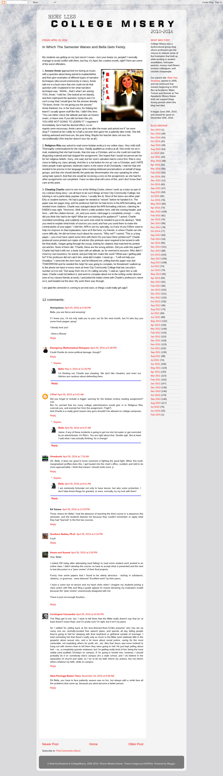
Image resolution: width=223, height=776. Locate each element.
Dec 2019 (156, 130)
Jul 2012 (155, 313)
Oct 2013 (155, 255)
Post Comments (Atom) (68, 751)
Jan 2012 (155, 336)
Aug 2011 (155, 356)
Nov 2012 (156, 297)
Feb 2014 (156, 239)
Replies (57, 363)
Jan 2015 (155, 219)
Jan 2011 (155, 383)
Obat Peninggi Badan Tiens (65, 676)
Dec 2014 (156, 223)
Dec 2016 (156, 133)
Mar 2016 (156, 169)
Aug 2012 (156, 309)
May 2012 (156, 321)
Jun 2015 (155, 200)
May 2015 (156, 204)
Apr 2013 (155, 278)
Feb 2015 (156, 215)
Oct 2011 (155, 348)
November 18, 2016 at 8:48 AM (98, 676)
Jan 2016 (155, 176)
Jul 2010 (155, 407)
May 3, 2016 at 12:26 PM (78, 369)
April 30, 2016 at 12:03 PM (76, 509)
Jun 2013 (155, 270)
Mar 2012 (156, 329)
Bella (61, 369)
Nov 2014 (156, 227)
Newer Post (50, 744)
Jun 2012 (155, 317)
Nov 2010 (156, 391)
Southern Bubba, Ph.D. (63, 534)
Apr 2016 (155, 165)
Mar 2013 (156, 282)
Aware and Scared (60, 552)
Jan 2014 (155, 243)
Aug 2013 (156, 262)
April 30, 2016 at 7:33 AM (76, 456)
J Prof (53, 394)
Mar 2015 (156, 211)
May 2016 (156, 161)
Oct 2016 (155, 141)
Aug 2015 (156, 192)
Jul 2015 (155, 196)
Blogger (171, 763)
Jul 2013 (155, 266)
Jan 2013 (155, 290)
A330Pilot (148, 763)
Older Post (135, 744)
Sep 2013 (156, 258)
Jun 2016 (155, 157)
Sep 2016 (156, 145)
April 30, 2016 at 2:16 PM (90, 534)
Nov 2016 (156, 137)
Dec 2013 (156, 247)
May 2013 (156, 274)
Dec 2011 (155, 340)
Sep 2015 (156, 188)
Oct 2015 (155, 184)
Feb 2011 (155, 379)
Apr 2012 (155, 325)
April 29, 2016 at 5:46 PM (78, 308)
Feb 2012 (156, 332)
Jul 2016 (155, 153)
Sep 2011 (155, 352)
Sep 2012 (156, 305)
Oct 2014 (155, 231)
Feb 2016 (156, 172)
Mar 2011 (155, 376)
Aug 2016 (156, 149)
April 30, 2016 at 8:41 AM (78, 484)
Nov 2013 (156, 251)
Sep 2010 (156, 399)
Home (93, 744)
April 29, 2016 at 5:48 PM (103, 348)
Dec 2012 (156, 293)
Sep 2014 (156, 235)
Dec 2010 (156, 387)
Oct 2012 (155, 301)
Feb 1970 (156, 415)
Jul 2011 (155, 360)
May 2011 (156, 368)
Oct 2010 (155, 395)
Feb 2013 (156, 286)
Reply (53, 338)
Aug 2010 (156, 403)
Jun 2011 (155, 364)
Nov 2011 (155, 344)
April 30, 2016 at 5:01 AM (71, 394)
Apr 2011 (155, 372)
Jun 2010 (155, 411)
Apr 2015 (155, 208)
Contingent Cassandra (62, 614)
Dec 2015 (156, 180)
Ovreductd (56, 456)
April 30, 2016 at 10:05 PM (90, 614)
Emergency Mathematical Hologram (69, 348)
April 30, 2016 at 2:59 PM (84, 552)
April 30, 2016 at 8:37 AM (78, 428)
